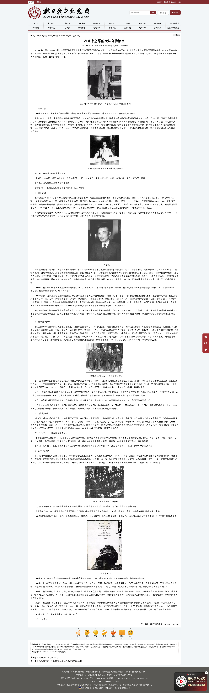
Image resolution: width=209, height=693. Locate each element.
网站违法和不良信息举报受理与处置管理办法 (74, 685)
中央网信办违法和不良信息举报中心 (107, 685)
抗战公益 (142, 23)
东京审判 (65, 36)
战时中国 (81, 23)
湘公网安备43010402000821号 (92, 688)
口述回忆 (127, 23)
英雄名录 (112, 23)
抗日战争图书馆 (173, 23)
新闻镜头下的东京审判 (49, 657)
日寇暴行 (66, 28)
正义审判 (54, 36)
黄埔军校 (51, 28)
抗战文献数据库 (173, 28)
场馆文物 (142, 28)
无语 (96, 636)
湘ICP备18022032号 (122, 688)
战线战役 (96, 23)
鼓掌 (87, 636)
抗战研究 (127, 28)
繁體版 (38, 2)
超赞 (78, 636)
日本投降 (66, 23)
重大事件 (81, 28)
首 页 (36, 23)
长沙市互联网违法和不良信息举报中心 (137, 685)
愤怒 (122, 636)
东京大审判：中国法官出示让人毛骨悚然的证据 (60, 661)
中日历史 (51, 23)
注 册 (164, 13)
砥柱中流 (112, 28)
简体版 (31, 2)
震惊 (113, 636)
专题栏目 (96, 28)
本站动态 (35, 28)
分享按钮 (176, 35)
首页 (34, 36)
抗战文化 (157, 28)
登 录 (176, 12)
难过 (130, 636)
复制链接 (124, 46)
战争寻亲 (157, 23)
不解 (104, 636)
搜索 (153, 12)
